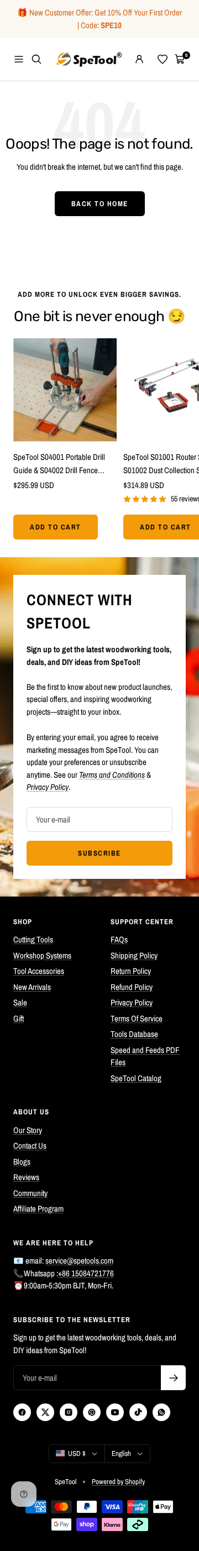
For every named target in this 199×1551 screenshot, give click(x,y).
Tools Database (134, 1034)
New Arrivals (32, 987)
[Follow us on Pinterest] (92, 1412)
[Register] (173, 1377)
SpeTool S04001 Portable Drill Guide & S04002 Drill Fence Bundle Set (59, 464)
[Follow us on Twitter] (45, 1412)
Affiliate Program (38, 1208)
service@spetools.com (79, 1260)
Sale (20, 1002)
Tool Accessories (38, 971)
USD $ (77, 1453)
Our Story (27, 1130)
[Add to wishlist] (104, 350)
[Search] (36, 59)
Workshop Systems (42, 955)
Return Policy (131, 971)
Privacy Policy (132, 1002)
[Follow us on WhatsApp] (161, 1412)
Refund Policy (132, 987)
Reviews (26, 1177)
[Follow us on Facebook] (22, 1412)
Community (30, 1193)
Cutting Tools (33, 939)
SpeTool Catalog (136, 1078)
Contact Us (29, 1145)
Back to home (99, 203)
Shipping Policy (134, 955)
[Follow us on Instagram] (68, 1412)
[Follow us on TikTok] (138, 1412)
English (121, 1453)
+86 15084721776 (86, 1273)
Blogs (21, 1161)
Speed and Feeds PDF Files (145, 1056)
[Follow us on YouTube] (115, 1412)
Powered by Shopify (118, 1481)
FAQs (119, 939)
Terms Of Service (137, 1018)
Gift (18, 1018)
